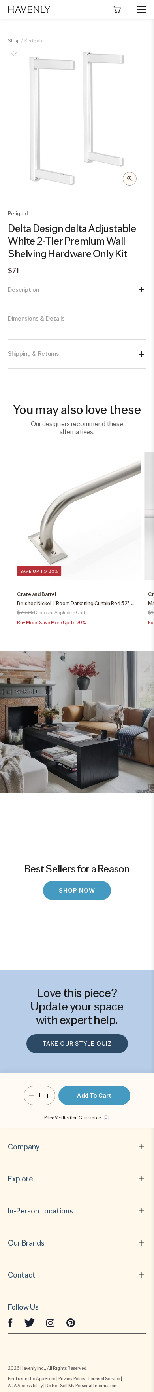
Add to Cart (94, 1095)
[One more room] (47, 1095)
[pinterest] (70, 1322)
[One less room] (31, 1095)
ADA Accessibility (25, 1385)
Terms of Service (104, 1378)
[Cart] (117, 9)
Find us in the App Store (31, 1378)
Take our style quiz (77, 1043)
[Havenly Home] (29, 9)
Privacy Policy (71, 1378)
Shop (14, 41)
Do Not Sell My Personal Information (81, 1385)
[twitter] (29, 1322)
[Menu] (138, 9)
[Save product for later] (14, 58)
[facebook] (10, 1322)
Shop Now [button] (77, 890)
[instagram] (50, 1322)
